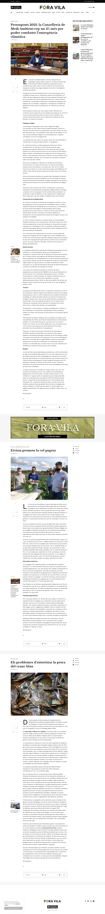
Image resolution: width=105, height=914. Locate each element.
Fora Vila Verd (14, 21)
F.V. (23, 398)
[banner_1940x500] (52, 427)
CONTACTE (18, 1)
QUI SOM (12, 1)
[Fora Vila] (52, 7)
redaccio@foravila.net (89, 1)
